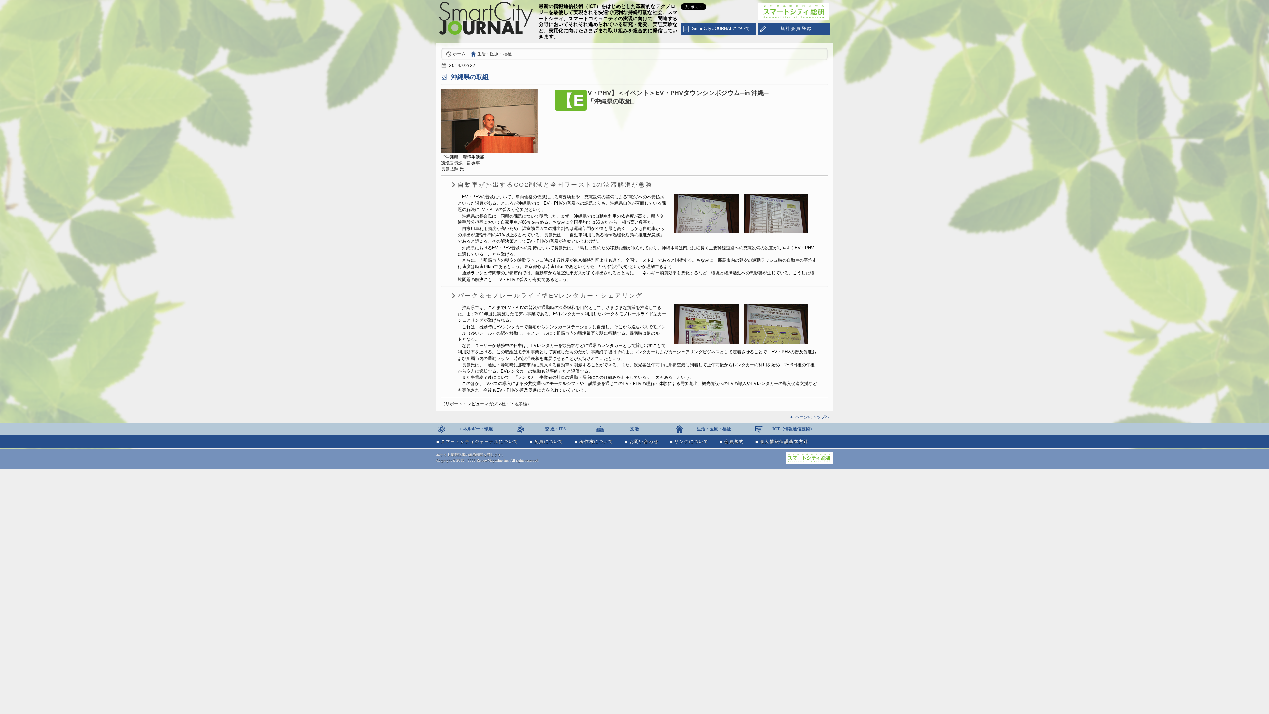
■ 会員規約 (732, 441)
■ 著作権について (594, 441)
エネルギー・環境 (476, 429)
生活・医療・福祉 (494, 53)
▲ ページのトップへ (809, 417)
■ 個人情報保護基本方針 (781, 441)
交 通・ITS (555, 429)
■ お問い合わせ (641, 441)
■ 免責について (546, 441)
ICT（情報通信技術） (793, 429)
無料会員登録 (796, 28)
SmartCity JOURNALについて (721, 28)
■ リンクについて (689, 441)
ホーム (459, 53)
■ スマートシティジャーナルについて (477, 441)
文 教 (634, 429)
